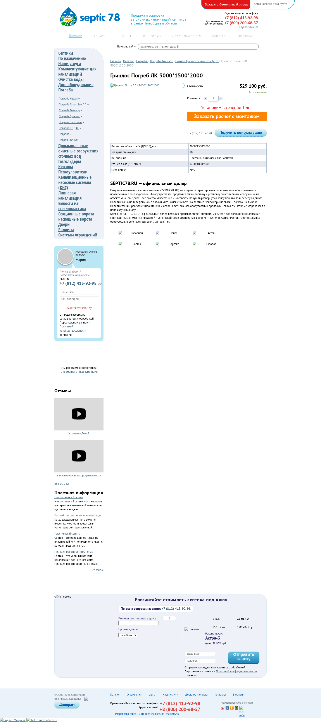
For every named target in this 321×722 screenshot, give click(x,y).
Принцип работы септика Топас (73, 552)
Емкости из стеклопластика (72, 206)
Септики (65, 53)
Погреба (65, 90)
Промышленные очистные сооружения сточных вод (78, 151)
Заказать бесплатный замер (226, 4)
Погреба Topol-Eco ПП (72, 104)
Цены (126, 35)
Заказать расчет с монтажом (227, 116)
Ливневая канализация (70, 195)
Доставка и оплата (186, 35)
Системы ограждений (77, 235)
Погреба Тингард (69, 110)
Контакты (219, 35)
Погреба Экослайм (70, 122)
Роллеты (66, 230)
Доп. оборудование (75, 84)
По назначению (72, 58)
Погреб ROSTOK (69, 140)
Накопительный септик (68, 497)
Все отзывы (61, 484)
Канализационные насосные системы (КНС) (74, 182)
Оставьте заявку (79, 307)
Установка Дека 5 (79, 433)
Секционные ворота (76, 214)
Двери (64, 224)
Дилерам (67, 704)
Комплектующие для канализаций (77, 71)
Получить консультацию (240, 132)
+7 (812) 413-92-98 (78, 283)
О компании (101, 35)
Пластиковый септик (67, 533)
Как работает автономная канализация (77, 515)
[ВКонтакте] (227, 708)
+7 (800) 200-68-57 (241, 22)
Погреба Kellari (68, 98)
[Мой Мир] (236, 708)
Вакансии (244, 35)
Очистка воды (71, 79)
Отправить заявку (243, 656)
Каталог (75, 35)
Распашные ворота (75, 219)
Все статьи (97, 570)
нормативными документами (80, 372)
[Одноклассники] (232, 708)
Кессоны (65, 167)
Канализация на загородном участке (79, 475)
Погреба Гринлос (69, 116)
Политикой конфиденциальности (236, 671)
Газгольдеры (69, 161)
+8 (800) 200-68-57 (180, 709)
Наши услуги (151, 35)
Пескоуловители (73, 172)
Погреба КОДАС (69, 128)
